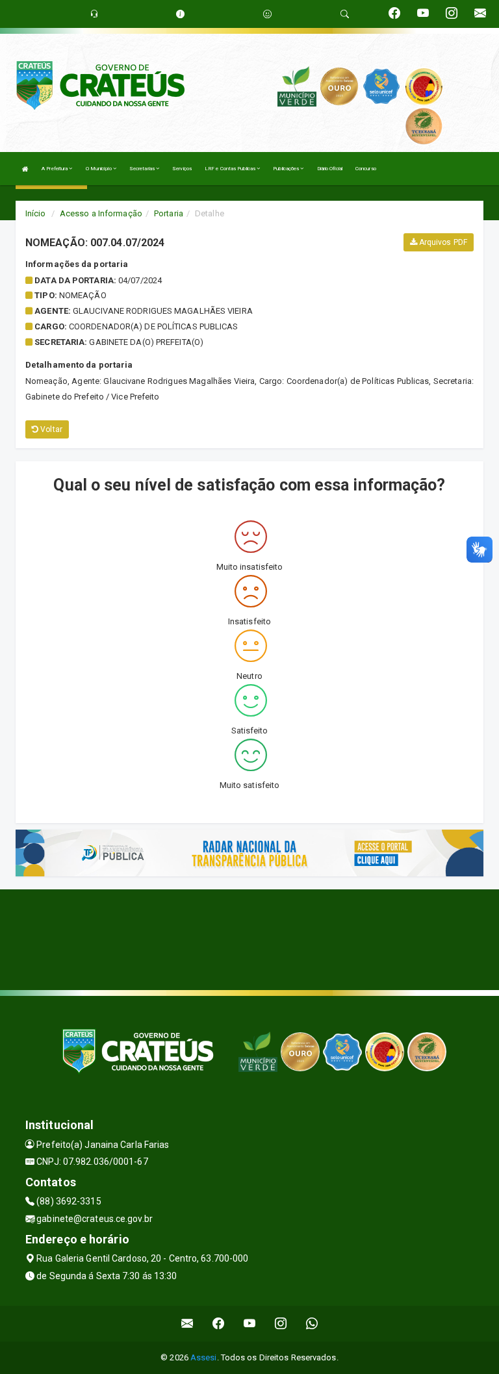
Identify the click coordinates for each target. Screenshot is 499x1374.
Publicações (286, 169)
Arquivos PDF (442, 242)
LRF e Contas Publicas (231, 169)
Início (35, 213)
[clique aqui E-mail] (187, 1323)
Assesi (203, 1357)
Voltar (50, 429)
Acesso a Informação (101, 213)
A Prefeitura (55, 169)
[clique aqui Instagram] (281, 1323)
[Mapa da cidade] (249, 938)
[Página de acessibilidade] (267, 14)
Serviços (182, 169)
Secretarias (142, 169)
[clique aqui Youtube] (249, 1323)
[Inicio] (25, 168)
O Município (99, 169)
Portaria (168, 213)
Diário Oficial (329, 169)
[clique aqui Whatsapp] (312, 1323)
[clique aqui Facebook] (218, 1323)
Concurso (365, 169)
